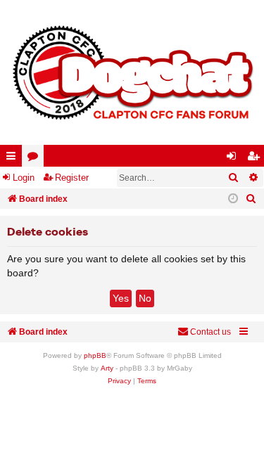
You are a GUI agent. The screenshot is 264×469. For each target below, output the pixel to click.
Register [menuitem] (256, 158)
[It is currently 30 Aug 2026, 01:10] (233, 199)
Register (72, 177)
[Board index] (132, 72)
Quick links (14, 158)
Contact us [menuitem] (210, 332)
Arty (107, 368)
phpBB (95, 355)
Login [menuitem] (234, 158)
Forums (35, 158)
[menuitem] (251, 199)
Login (23, 177)
